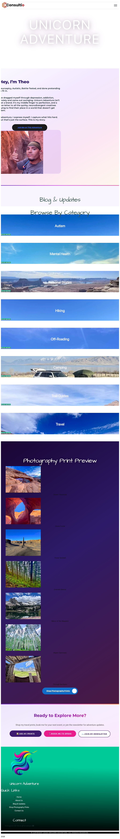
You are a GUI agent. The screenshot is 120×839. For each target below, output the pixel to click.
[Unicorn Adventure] (13, 7)
